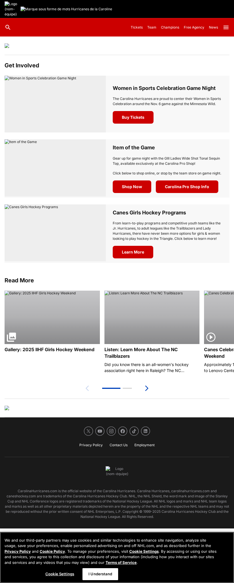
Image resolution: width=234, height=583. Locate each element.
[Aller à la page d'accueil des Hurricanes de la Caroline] (11, 9)
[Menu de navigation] (226, 27)
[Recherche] (8, 27)
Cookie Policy (52, 551)
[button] (111, 388)
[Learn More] (55, 233)
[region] (117, 557)
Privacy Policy (18, 551)
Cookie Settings (144, 551)
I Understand (100, 574)
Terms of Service (121, 562)
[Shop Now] (55, 168)
